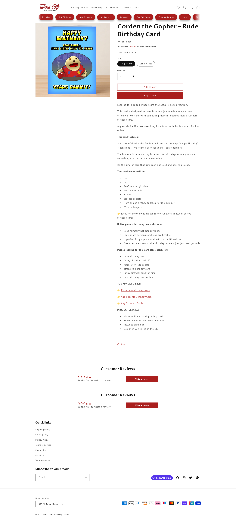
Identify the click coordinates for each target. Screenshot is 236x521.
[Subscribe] (86, 477)
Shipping (132, 47)
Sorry (184, 17)
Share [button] (123, 344)
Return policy (41, 434)
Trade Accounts (42, 460)
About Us (39, 455)
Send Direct (146, 63)
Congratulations (166, 17)
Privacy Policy (41, 439)
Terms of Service (43, 444)
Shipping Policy (42, 429)
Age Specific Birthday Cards (137, 296)
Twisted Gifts (47, 515)
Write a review (142, 379)
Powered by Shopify (61, 515)
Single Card (126, 63)
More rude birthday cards (135, 290)
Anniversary (106, 17)
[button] (79, 7)
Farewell (124, 17)
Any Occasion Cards (132, 303)
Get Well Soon (143, 17)
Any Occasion (86, 17)
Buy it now (150, 95)
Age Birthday (65, 17)
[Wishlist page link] (178, 7)
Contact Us (40, 450)
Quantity (121, 70)
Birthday (46, 17)
